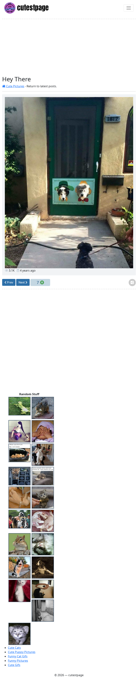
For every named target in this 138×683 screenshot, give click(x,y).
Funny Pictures (18, 661)
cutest (32, 7)
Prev (9, 282)
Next (22, 282)
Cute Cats (14, 648)
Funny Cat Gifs (17, 656)
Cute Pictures (14, 86)
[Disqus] (69, 341)
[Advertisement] (69, 47)
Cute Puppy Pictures (21, 652)
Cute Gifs (14, 665)
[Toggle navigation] (129, 8)
